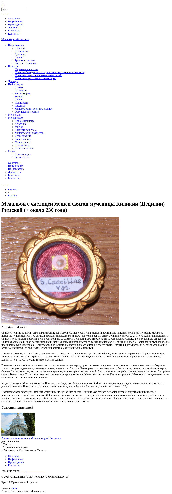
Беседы (19, 96)
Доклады (20, 54)
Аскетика (20, 123)
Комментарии (23, 93)
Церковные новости (26, 69)
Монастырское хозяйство (29, 132)
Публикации (15, 84)
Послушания (22, 145)
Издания (20, 105)
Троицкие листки (25, 60)
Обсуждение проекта (27, 111)
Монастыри (15, 114)
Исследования (23, 135)
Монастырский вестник (15, 39)
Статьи (19, 87)
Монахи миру (23, 142)
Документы (14, 27)
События (20, 48)
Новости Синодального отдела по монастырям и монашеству (50, 72)
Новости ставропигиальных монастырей (38, 75)
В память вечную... (26, 129)
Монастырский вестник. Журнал (33, 108)
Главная (12, 189)
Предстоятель (16, 45)
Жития (19, 126)
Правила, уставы (24, 148)
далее (14, 488)
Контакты (13, 33)
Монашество (15, 117)
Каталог (12, 195)
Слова (18, 57)
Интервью (21, 90)
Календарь (14, 30)
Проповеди (21, 51)
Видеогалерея (23, 154)
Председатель (16, 24)
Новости (13, 66)
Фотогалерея (22, 157)
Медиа (12, 151)
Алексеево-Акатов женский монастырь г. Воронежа (31, 438)
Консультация (23, 139)
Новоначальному (24, 120)
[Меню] (2, 6)
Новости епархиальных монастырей (35, 78)
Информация (15, 21)
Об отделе (14, 18)
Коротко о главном (25, 63)
